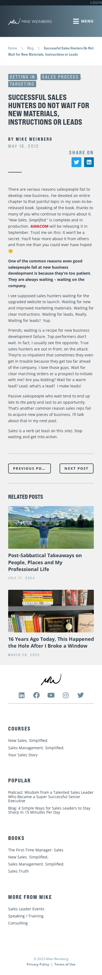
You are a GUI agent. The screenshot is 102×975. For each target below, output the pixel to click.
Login (96, 2)
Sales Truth (18, 871)
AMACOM (39, 226)
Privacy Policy (38, 964)
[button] (76, 162)
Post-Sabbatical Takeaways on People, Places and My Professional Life (45, 562)
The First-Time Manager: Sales (35, 849)
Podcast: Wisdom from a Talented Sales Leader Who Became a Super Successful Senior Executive (51, 796)
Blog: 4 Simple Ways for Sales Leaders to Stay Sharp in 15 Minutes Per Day (49, 810)
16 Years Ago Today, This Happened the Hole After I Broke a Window (51, 642)
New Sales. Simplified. (28, 740)
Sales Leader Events (26, 908)
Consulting (18, 923)
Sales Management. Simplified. (36, 747)
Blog (30, 48)
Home (12, 48)
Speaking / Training (26, 915)
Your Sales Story (23, 754)
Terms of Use (64, 964)
